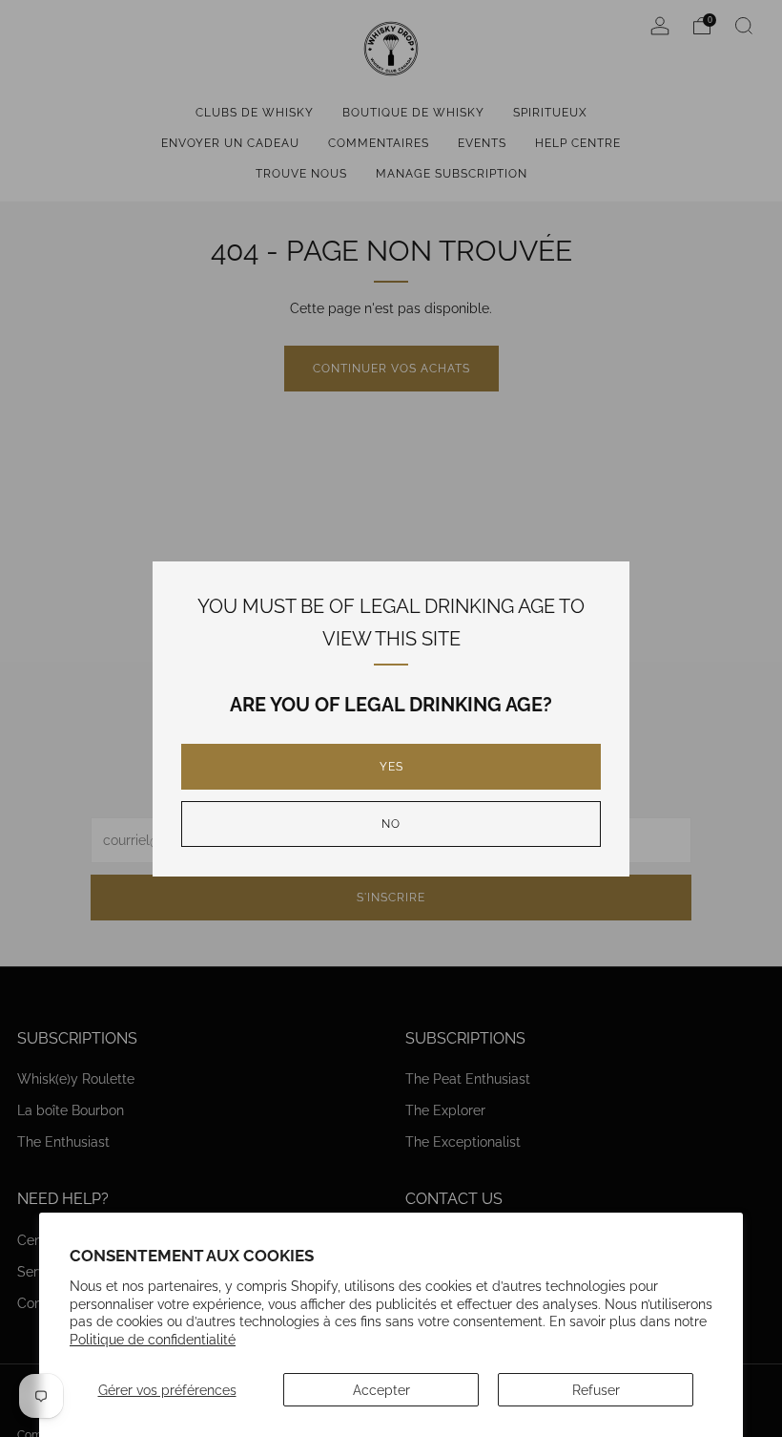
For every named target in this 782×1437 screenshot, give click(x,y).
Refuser (596, 1390)
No (391, 824)
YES (391, 766)
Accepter (381, 1390)
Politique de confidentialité (153, 1339)
